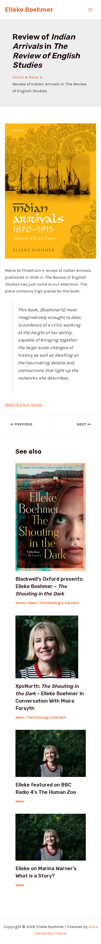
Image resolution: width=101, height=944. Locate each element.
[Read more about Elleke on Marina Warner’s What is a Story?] (50, 836)
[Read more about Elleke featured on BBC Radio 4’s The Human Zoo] (50, 752)
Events (20, 603)
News (32, 603)
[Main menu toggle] (90, 9)
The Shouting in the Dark (59, 603)
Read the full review (23, 404)
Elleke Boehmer (29, 9)
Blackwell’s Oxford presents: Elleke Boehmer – (49, 586)
